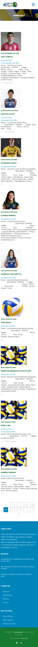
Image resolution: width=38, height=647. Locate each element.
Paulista (6, 591)
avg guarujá (11, 441)
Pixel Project (24, 638)
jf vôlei (10, 83)
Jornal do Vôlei (19, 632)
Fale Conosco (8, 620)
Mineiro (6, 599)
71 (32, 510)
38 (19, 510)
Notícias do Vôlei (9, 624)
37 (12, 510)
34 (25, 505)
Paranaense (7, 595)
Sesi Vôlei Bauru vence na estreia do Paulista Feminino (17, 568)
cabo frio (10, 132)
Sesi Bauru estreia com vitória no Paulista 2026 (16, 575)
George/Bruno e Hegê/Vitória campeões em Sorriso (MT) (17, 560)
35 (32, 505)
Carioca (6, 602)
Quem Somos (8, 616)
